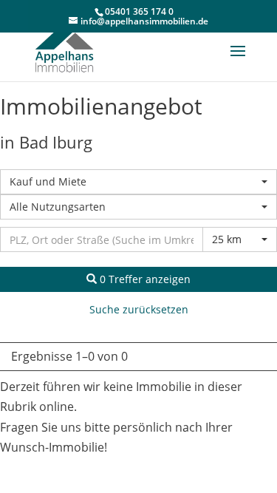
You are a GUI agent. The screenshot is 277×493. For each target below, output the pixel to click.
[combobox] (138, 181)
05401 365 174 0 (139, 11)
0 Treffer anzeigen (144, 279)
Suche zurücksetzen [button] (138, 309)
